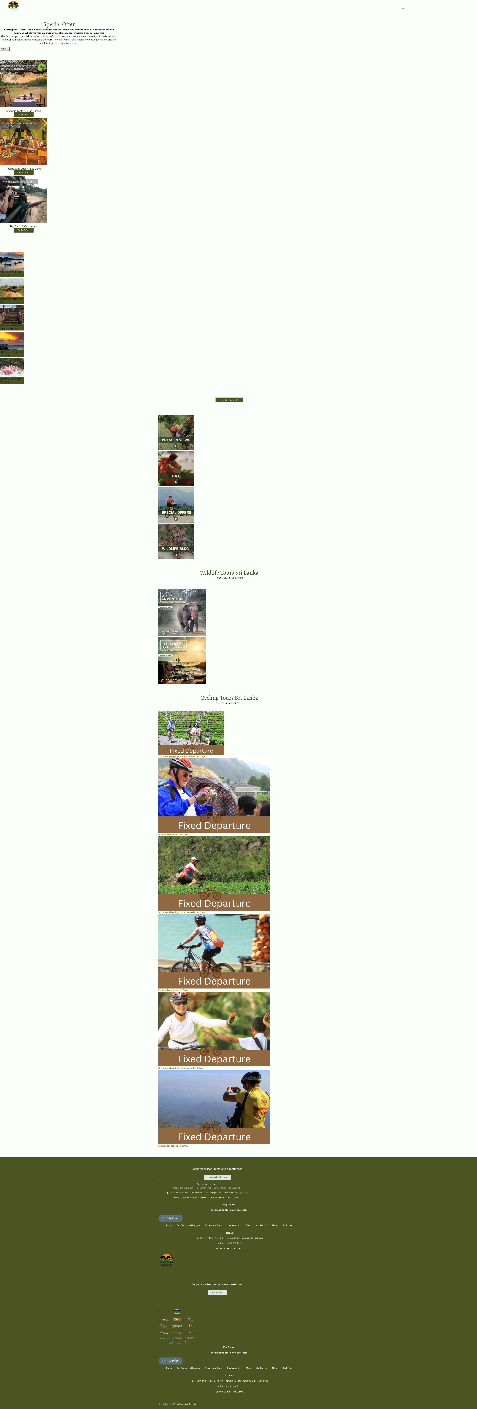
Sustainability (387, 6)
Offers (405, 6)
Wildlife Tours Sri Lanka (229, 1188)
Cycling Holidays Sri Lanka (219, 1193)
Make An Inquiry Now (217, 1177)
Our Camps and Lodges (335, 6)
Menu (439, 6)
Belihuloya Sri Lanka (230, 1197)
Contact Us (423, 6)
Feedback (229, 1233)
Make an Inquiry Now (229, 400)
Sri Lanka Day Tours (239, 1193)
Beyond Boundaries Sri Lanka (185, 1197)
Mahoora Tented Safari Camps (184, 1188)
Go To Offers (23, 115)
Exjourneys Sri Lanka (199, 1193)
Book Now (457, 6)
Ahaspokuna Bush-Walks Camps (176, 1193)
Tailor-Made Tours (363, 6)
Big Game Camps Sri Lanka (208, 1188)
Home (311, 6)
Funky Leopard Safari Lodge (209, 1197)
